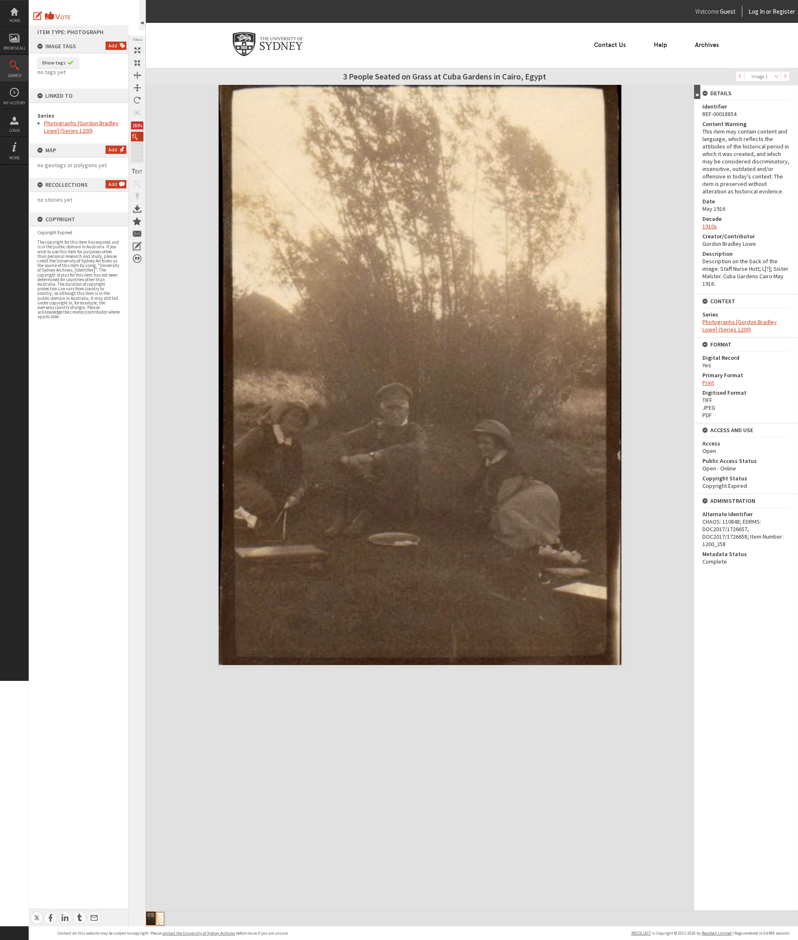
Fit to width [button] (137, 75)
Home (14, 20)
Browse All (14, 48)
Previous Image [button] (740, 76)
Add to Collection (137, 221)
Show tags (54, 62)
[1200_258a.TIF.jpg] (160, 918)
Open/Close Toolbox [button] (142, 15)
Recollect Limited (717, 933)
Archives (707, 44)
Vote (58, 15)
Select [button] (776, 76)
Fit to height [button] (137, 88)
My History (14, 103)
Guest (728, 11)
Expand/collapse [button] (697, 92)
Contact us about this (137, 234)
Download (137, 209)
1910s (709, 226)
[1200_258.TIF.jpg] (150, 918)
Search (14, 75)
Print (708, 382)
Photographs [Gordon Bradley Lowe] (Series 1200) (81, 126)
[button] (137, 136)
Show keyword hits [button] (137, 184)
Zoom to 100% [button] (137, 112)
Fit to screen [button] (137, 63)
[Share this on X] (36, 913)
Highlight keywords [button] (137, 196)
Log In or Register (756, 11)
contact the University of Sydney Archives (198, 933)
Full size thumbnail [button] (137, 50)
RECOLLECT (641, 933)
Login (14, 130)
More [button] (14, 158)
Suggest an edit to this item (37, 15)
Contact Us (610, 44)
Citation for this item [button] (137, 258)
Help (660, 44)
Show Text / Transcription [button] (137, 171)
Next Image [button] (785, 76)
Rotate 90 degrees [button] (137, 100)
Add (112, 45)
